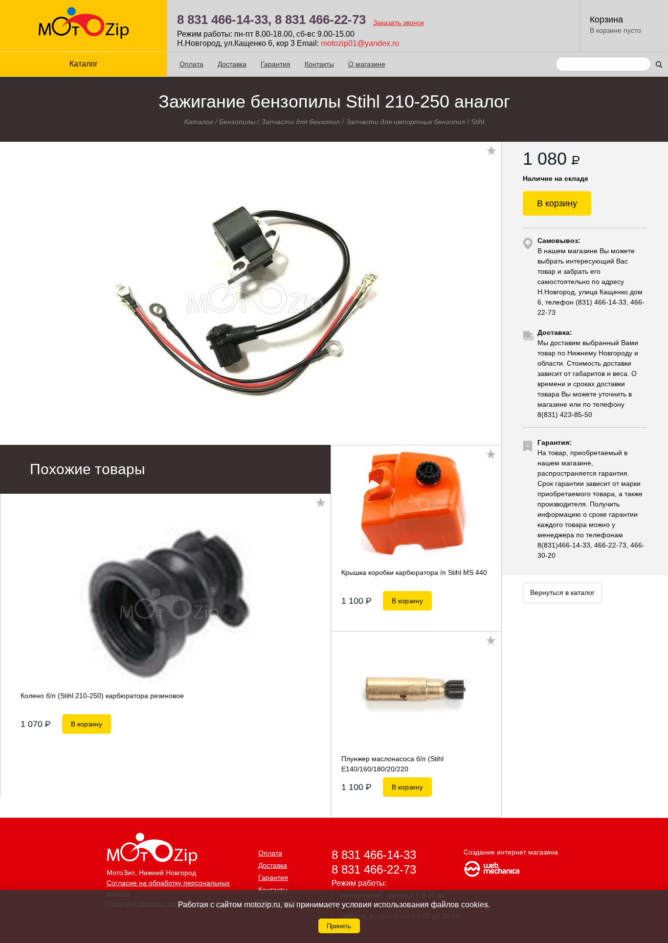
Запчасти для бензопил (300, 122)
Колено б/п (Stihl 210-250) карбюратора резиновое (102, 696)
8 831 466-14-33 (374, 854)
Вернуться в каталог (562, 592)
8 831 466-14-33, (224, 19)
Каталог (198, 122)
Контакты (319, 64)
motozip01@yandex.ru (360, 43)
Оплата (191, 64)
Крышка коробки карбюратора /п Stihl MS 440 (414, 572)
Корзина (606, 19)
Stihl (477, 122)
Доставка (232, 64)
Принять (339, 926)
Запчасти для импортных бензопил (405, 122)
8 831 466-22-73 (320, 19)
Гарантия (275, 64)
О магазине (366, 64)
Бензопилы (237, 122)
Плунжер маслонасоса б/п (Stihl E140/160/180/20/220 (392, 763)
